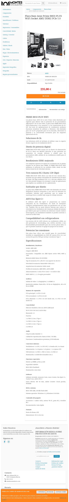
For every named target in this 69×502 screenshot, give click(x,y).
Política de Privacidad (44, 448)
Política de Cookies (57, 463)
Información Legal (57, 461)
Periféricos (6, 42)
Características (31, 109)
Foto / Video (6, 49)
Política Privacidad (41, 463)
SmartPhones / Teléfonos (10, 20)
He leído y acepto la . (48, 451)
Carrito (63, 3)
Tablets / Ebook (7, 45)
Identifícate (53, 3)
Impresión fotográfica (9, 67)
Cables (5, 38)
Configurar (41, 492)
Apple (4, 63)
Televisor (6, 24)
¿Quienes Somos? (57, 467)
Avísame (46, 96)
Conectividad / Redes (9, 31)
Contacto (38, 461)
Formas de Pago (56, 465)
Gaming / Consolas (8, 34)
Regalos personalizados (10, 74)
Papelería (6, 56)
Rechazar (50, 492)
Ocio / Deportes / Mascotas (11, 60)
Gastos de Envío (40, 468)
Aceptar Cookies (61, 492)
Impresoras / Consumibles (11, 27)
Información (43, 109)
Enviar (57, 456)
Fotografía (6, 71)
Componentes (7, 13)
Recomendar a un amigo (57, 109)
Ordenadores (7, 9)
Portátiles (6, 16)
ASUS (46, 73)
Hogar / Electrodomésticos (11, 52)
